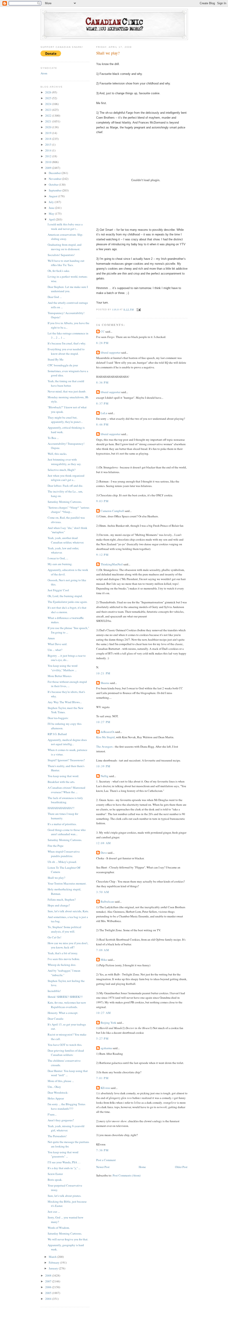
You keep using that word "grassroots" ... (63, 1154)
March (53, 1257)
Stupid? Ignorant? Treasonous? (66, 760)
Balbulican (107, 902)
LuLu (104, 413)
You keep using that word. (63, 776)
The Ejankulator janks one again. (68, 602)
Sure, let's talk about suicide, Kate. (68, 911)
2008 (48, 1275)
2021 (48, 121)
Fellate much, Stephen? (62, 899)
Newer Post (103, 1167)
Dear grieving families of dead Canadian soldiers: (66, 1052)
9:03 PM (102, 501)
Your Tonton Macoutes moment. (67, 883)
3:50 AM (102, 892)
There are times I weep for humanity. (63, 816)
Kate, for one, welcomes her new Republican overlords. (67, 1004)
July (52, 202)
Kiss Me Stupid (105, 737)
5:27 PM (102, 1038)
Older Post (181, 1167)
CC (103, 331)
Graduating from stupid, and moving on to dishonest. (64, 247)
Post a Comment (106, 1160)
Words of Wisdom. (59, 1228)
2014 (48, 150)
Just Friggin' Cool (58, 590)
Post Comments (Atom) (126, 1175)
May (52, 214)
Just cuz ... (54, 1212)
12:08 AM (103, 843)
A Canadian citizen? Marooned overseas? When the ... (66, 790)
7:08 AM (102, 950)
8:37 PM (102, 403)
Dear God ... (55, 297)
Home (142, 1167)
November (55, 179)
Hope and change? (59, 905)
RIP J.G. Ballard (57, 734)
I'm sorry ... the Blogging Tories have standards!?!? (66, 1106)
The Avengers (104, 746)
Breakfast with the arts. (61, 782)
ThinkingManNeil (112, 564)
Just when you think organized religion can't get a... (66, 478)
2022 (48, 115)
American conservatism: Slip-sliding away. (65, 237)
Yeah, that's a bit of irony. (63, 953)
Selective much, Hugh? (61, 470)
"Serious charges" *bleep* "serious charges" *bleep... (68, 509)
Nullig (104, 776)
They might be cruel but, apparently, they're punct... (65, 419)
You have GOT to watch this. (65, 1045)
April (52, 219)
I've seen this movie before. (64, 959)
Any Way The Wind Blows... (65, 702)
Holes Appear (56, 1098)
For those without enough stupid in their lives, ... (67, 684)
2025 (48, 98)
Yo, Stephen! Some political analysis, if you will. (64, 929)
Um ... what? (55, 650)
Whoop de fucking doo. (62, 965)
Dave (104, 853)
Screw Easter (55, 1174)
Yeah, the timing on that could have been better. (66, 383)
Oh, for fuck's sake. (59, 271)
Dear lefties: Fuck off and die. (65, 486)
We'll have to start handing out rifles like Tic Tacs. (66, 263)
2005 (48, 1293)
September (55, 190)
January (54, 1268)
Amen (51, 638)
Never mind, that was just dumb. (67, 391)
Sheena (105, 683)
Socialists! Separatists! (61, 255)
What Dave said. (57, 644)
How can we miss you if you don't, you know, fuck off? (68, 945)
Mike (104, 960)
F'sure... (52, 1114)
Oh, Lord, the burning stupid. (65, 596)
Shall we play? (56, 878)
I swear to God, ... (58, 558)
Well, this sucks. (57, 454)
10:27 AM (103, 1013)
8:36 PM (102, 382)
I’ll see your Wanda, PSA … (64, 1162)
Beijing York (108, 1023)
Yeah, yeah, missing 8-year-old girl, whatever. (66, 1128)
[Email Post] (138, 309)
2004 (48, 1299)
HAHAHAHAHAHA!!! (61, 808)
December (55, 173)
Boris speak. (55, 1180)
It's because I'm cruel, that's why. (67, 343)
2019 (48, 133)
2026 (48, 92)
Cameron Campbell (112, 511)
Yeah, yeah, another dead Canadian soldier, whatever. (66, 540)
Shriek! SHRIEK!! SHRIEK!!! (65, 997)
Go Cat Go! (54, 937)
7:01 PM (102, 1078)
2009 (48, 168)
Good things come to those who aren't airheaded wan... (67, 832)
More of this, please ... (61, 1081)
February (54, 1262)
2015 (48, 145)
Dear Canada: (56, 1019)
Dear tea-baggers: (58, 718)
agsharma (106, 1048)
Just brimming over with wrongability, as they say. (64, 461)
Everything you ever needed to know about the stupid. (66, 351)
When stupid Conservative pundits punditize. (64, 853)
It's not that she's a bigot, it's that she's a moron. (67, 610)
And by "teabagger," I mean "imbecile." (64, 973)
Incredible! (54, 991)
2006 (48, 1287)
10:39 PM (103, 766)
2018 (48, 139)
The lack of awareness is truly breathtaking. (65, 800)
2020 (48, 127)
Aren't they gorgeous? (61, 1120)
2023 (48, 110)
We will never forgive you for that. (68, 1239)
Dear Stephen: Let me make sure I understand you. (68, 289)
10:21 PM (103, 673)
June (52, 208)
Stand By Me (55, 359)
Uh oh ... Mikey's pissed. (62, 862)
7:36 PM (102, 1150)
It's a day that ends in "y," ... (64, 1168)
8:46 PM (102, 424)
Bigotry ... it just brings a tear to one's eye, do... (67, 658)
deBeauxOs (107, 732)
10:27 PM (103, 722)
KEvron (105, 1088)
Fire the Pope (55, 846)
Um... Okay (54, 1087)
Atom (44, 73)
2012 (48, 156)
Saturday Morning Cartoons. (65, 502)
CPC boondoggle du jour (63, 365)
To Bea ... (53, 438)
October (54, 184)
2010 (48, 162)
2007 (48, 1281)
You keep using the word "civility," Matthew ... (62, 668)
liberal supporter (110, 352)
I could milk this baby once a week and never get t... (65, 226)
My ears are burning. (60, 564)
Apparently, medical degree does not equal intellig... (67, 742)
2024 (48, 104)
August (53, 196)
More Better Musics (59, 676)
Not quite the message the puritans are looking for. (68, 1144)
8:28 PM (102, 343)
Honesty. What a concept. (63, 1013)
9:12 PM (102, 555)
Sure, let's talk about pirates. (64, 1196)
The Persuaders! (57, 1136)
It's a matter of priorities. (62, 824)
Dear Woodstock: (58, 1092)
